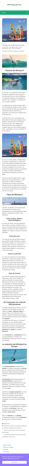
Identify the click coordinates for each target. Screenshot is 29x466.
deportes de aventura (15, 428)
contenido (6, 426)
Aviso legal (6, 451)
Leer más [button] (16, 458)
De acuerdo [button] (14, 462)
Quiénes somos (7, 445)
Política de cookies (8, 447)
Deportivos (7, 423)
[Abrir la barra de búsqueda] (27, 12)
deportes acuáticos (15, 426)
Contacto (5, 449)
